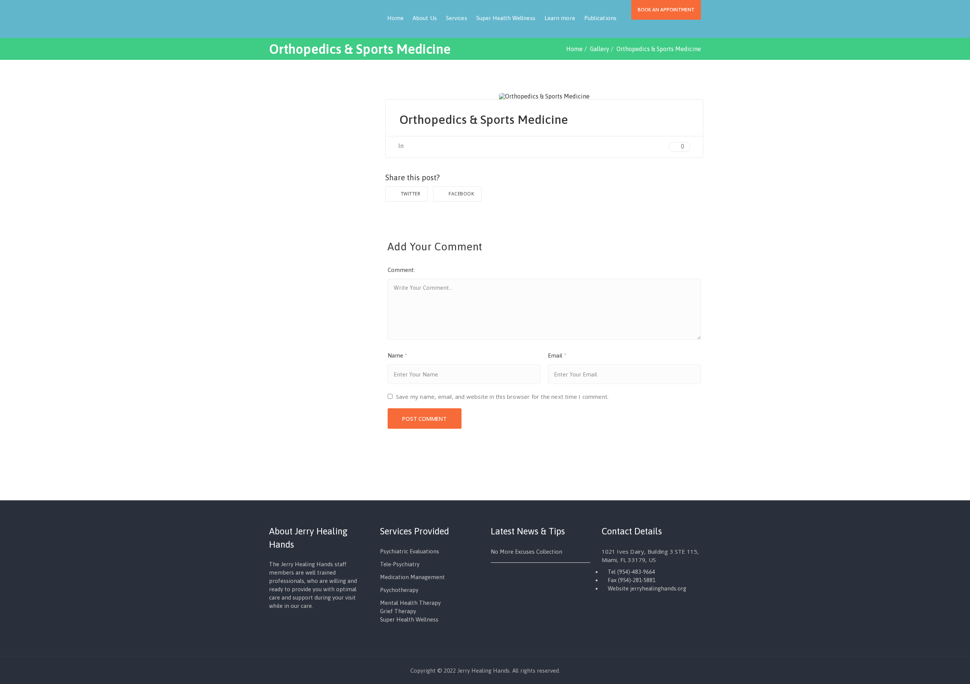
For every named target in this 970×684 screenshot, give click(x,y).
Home (395, 18)
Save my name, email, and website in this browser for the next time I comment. (502, 396)
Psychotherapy (399, 590)
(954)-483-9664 (636, 571)
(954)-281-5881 (637, 580)
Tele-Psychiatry (399, 564)
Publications (600, 18)
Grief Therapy (398, 611)
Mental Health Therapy (410, 603)
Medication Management (412, 577)
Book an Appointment (666, 9)
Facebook (460, 194)
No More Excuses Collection (526, 551)
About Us (425, 18)
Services (456, 18)
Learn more (559, 18)
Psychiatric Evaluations (409, 551)
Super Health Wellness (505, 18)
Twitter (409, 194)
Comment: (401, 270)
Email (557, 355)
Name (397, 355)
